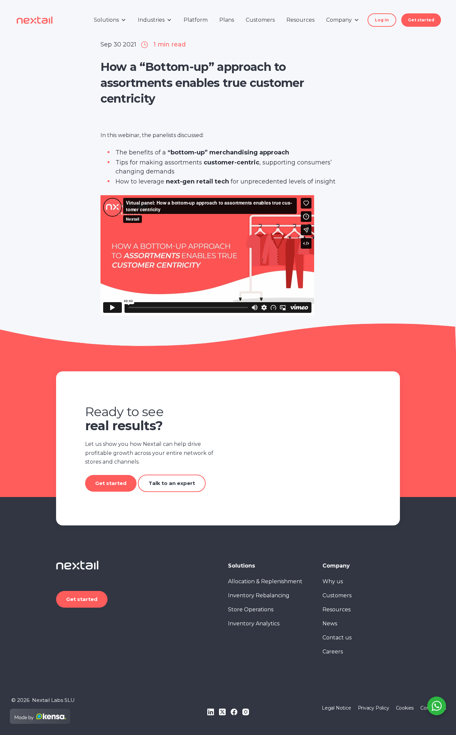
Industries (151, 20)
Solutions (106, 20)
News (329, 623)
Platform (196, 20)
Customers (260, 20)
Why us (332, 581)
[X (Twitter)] (222, 712)
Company (339, 20)
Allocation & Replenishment (265, 581)
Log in (382, 19)
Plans (226, 20)
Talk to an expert (172, 483)
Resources (300, 20)
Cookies (405, 708)
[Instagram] (245, 712)
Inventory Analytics (253, 623)
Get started (421, 19)
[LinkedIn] (210, 712)
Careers (332, 651)
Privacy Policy (373, 708)
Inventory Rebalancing (258, 595)
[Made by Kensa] (40, 716)
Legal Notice (336, 708)
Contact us (337, 637)
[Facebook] (234, 712)
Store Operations (250, 609)
